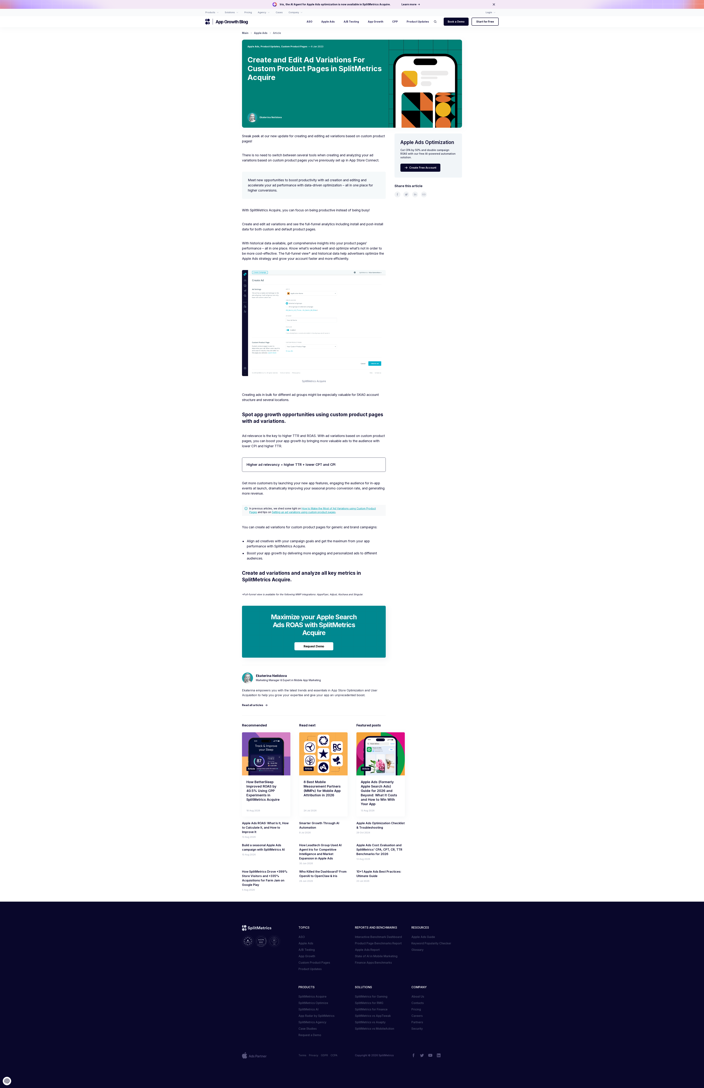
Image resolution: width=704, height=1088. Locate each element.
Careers (417, 1016)
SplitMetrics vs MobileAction (374, 1028)
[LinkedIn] (439, 1055)
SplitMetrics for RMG (369, 1003)
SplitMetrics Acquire (312, 996)
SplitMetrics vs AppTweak (373, 1016)
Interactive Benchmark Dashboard (378, 937)
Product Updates (270, 46)
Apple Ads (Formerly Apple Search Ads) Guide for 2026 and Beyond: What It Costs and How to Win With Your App (379, 793)
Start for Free (485, 21)
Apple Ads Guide (423, 937)
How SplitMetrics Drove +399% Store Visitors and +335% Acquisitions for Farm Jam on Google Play (264, 878)
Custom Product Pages (294, 46)
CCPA (334, 1055)
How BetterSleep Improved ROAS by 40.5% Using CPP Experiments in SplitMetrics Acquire (263, 790)
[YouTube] (430, 1055)
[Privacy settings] (7, 1081)
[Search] (436, 21)
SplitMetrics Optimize (313, 1003)
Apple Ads (253, 46)
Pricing (416, 1009)
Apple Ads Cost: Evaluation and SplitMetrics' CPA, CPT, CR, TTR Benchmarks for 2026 (379, 849)
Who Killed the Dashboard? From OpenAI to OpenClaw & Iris (322, 874)
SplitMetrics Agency (312, 1022)
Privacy (313, 1055)
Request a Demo (309, 1035)
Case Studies (307, 1028)
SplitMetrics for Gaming (371, 996)
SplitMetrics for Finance (371, 1009)
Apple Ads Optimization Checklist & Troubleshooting (380, 825)
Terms (302, 1055)
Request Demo (314, 646)
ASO (301, 937)
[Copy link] (424, 194)
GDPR (324, 1055)
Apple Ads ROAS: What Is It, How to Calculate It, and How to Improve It (265, 827)
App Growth (306, 956)
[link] (397, 194)
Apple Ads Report (367, 950)
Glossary (417, 950)
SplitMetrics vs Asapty (370, 1022)
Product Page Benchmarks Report (378, 943)
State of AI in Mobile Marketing (376, 956)
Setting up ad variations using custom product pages (304, 512)
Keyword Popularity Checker (431, 943)
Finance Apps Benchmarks (373, 962)
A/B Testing (306, 950)
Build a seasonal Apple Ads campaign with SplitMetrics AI (263, 847)
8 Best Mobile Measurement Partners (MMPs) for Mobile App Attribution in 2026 (322, 788)
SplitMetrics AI (308, 1009)
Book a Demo (456, 21)
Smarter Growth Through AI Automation (319, 825)
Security (417, 1028)
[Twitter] (422, 1055)
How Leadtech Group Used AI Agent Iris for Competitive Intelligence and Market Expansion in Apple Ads (320, 851)
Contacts (417, 1003)
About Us (417, 996)
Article (251, 768)
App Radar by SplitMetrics (316, 1016)
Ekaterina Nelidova (271, 117)
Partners (417, 1022)
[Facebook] (413, 1055)
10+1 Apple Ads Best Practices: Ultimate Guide (378, 874)
